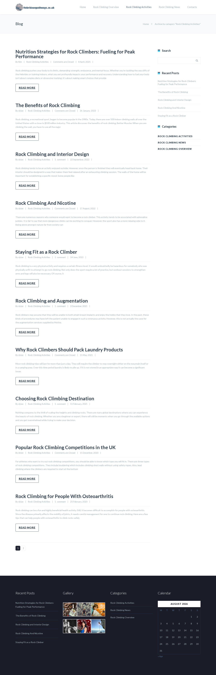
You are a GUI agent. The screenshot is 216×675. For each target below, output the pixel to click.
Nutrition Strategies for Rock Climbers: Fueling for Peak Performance (75, 54)
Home (83, 7)
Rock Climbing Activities (138, 7)
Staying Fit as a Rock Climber (46, 252)
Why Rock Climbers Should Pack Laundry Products (69, 349)
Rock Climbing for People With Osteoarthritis (64, 496)
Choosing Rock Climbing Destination (54, 398)
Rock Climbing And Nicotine (45, 203)
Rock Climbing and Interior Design (52, 154)
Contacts (192, 7)
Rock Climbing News (169, 7)
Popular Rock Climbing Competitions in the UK (65, 447)
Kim (20, 62)
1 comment (60, 159)
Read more (27, 87)
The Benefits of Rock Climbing (47, 105)
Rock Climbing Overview (106, 7)
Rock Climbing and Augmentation (51, 300)
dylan (20, 110)
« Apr (160, 656)
